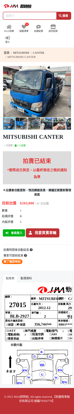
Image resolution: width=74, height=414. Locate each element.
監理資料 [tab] (26, 278)
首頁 (6, 52)
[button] (68, 69)
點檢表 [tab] (10, 278)
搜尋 (65, 15)
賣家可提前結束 (13, 255)
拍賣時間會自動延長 (16, 249)
